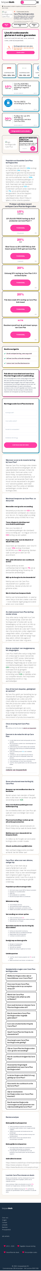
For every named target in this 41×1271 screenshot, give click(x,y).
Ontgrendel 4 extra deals (20, 131)
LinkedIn (4, 1225)
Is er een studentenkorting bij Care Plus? (20, 1025)
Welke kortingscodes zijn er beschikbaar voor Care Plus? (20, 977)
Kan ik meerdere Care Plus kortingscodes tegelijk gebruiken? (18, 1015)
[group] (9, 71)
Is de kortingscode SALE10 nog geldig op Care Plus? (21, 1076)
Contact (4, 1222)
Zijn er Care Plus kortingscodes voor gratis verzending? (21, 1049)
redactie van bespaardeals (29, 728)
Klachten (5, 1227)
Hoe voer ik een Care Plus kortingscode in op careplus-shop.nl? (20, 986)
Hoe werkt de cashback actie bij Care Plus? (20, 1085)
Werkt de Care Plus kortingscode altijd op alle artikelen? (18, 997)
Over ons (5, 1218)
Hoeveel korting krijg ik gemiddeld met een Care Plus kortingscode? (20, 1067)
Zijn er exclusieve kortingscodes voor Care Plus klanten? (20, 1094)
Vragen (4, 1220)
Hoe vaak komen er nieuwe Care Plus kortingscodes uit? (21, 1006)
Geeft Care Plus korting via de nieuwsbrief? (20, 1033)
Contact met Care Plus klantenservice (18, 363)
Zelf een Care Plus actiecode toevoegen (18, 358)
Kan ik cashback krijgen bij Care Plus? (21, 1058)
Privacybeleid (6, 1230)
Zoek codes (20, 52)
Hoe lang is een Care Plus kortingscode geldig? (18, 1041)
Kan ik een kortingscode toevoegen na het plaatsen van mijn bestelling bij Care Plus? (20, 1104)
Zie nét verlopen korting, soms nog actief (19, 354)
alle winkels (5, 1236)
